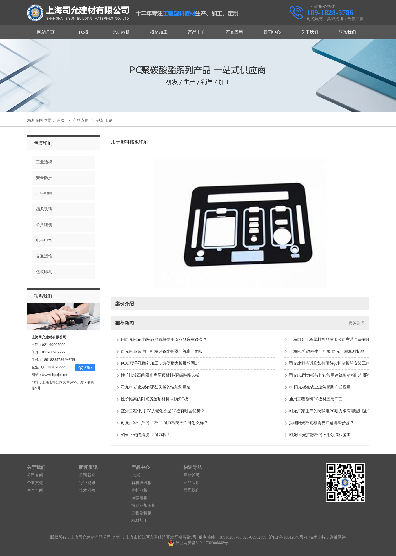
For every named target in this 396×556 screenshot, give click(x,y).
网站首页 (46, 32)
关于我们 (309, 32)
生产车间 (35, 490)
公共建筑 (44, 225)
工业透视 (44, 162)
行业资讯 (87, 483)
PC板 (83, 32)
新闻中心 (272, 32)
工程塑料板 (141, 513)
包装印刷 (104, 120)
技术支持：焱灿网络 (327, 537)
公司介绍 (35, 475)
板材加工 (159, 32)
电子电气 (44, 240)
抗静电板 (139, 498)
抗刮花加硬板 (143, 505)
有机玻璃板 (141, 483)
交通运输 (44, 256)
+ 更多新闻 (355, 323)
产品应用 (234, 32)
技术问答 (87, 490)
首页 (61, 120)
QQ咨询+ (85, 368)
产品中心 (196, 32)
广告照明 (44, 193)
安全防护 (44, 178)
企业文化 (35, 483)
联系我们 (347, 32)
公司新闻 (87, 475)
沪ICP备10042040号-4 (288, 537)
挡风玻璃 (44, 209)
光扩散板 (121, 32)
